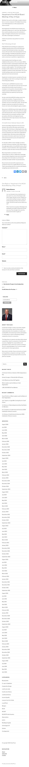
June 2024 (4, 497)
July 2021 (4, 596)
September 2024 (6, 489)
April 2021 (4, 604)
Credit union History (7, 691)
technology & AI (6, 725)
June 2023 (4, 531)
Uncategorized (5, 731)
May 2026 (4, 433)
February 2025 (5, 475)
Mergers (4, 706)
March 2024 (5, 506)
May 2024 (4, 500)
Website (4, 261)
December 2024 (6, 480)
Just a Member (9, 2)
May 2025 (4, 466)
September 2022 (6, 556)
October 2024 (5, 486)
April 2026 (4, 435)
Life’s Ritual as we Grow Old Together (11, 380)
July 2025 (4, 461)
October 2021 (5, 587)
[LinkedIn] (17, 171)
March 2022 (5, 573)
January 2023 (5, 545)
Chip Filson (15, 12)
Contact (4, 755)
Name (4, 246)
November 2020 (6, 618)
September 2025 (6, 455)
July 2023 (4, 528)
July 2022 (4, 562)
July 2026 (4, 427)
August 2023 (5, 525)
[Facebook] (14, 171)
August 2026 (5, 424)
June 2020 (4, 632)
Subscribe (5, 296)
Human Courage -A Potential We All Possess (12, 377)
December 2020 (6, 615)
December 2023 (6, 514)
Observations (5, 717)
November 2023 (6, 517)
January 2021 (5, 613)
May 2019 (4, 669)
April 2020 (4, 638)
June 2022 (4, 565)
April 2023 (4, 537)
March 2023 (5, 539)
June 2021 (4, 598)
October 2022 (5, 553)
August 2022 (5, 559)
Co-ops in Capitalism (7, 683)
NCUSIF (4, 711)
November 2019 (6, 652)
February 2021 (5, 610)
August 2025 (5, 458)
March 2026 (5, 438)
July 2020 (4, 629)
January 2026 (5, 444)
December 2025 (6, 447)
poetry (3, 720)
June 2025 (4, 464)
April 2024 (4, 503)
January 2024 (5, 511)
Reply (7, 214)
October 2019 (5, 655)
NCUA (5, 177)
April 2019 (4, 672)
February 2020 (5, 644)
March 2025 (5, 472)
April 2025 (4, 469)
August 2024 (5, 492)
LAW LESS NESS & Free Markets (10, 387)
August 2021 (5, 593)
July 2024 (4, 494)
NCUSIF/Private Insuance (8, 714)
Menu (15, 7)
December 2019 (6, 649)
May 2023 (4, 534)
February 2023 (5, 542)
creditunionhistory (6, 694)
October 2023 (5, 520)
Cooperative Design (7, 686)
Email (3, 254)
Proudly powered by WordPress (9, 763)
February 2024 (5, 508)
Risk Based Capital (6, 722)
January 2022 (5, 579)
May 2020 (4, 635)
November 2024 (6, 483)
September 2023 (6, 523)
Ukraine (4, 728)
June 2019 (4, 666)
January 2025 (5, 478)
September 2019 (6, 658)
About (3, 751)
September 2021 (6, 590)
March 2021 (5, 607)
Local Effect (5, 703)
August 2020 (5, 627)
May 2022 (4, 568)
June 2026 (4, 430)
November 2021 (6, 584)
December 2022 (6, 548)
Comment (5, 227)
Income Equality (6, 697)
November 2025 (6, 449)
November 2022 (6, 551)
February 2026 (5, 441)
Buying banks (5, 680)
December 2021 (6, 582)
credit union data (6, 689)
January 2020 (5, 646)
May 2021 (4, 601)
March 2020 (5, 641)
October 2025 (5, 452)
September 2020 (6, 624)
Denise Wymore (10, 189)
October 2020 (5, 621)
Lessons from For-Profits (8, 700)
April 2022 (4, 570)
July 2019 (4, 663)
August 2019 (5, 660)
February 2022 (5, 576)
